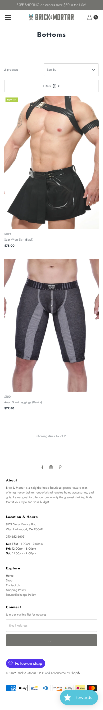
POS (41, 673)
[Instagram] (51, 467)
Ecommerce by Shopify (65, 673)
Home (10, 575)
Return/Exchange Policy (21, 594)
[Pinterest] (60, 467)
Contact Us (13, 585)
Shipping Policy (16, 590)
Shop (9, 580)
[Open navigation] (8, 17)
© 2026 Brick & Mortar (21, 673)
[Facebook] (43, 467)
